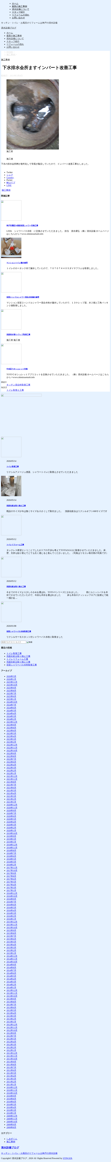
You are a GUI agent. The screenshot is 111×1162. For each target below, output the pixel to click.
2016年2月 (11, 916)
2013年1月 (11, 1022)
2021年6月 (11, 788)
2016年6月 (11, 905)
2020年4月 (11, 822)
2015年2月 (11, 950)
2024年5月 (11, 710)
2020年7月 (11, 813)
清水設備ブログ (8, 28)
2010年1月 (11, 1113)
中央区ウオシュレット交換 (17, 369)
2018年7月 (11, 853)
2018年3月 (11, 862)
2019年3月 (11, 839)
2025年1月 (11, 699)
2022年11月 (11, 748)
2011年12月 (11, 1053)
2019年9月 (11, 836)
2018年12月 (11, 845)
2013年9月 (11, 999)
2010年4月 (11, 1107)
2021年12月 (11, 776)
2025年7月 (11, 693)
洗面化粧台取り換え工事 (16, 506)
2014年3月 (11, 982)
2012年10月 (11, 1030)
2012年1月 (11, 1050)
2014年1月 (11, 987)
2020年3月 (11, 825)
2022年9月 (11, 753)
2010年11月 (11, 1090)
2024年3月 (11, 716)
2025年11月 (11, 682)
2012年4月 (11, 1042)
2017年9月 (11, 873)
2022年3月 (11, 768)
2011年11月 (11, 1056)
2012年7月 (11, 1036)
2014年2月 (11, 985)
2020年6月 (11, 816)
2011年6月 (11, 1070)
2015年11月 (11, 925)
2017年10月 (11, 870)
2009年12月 (11, 1116)
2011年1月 (11, 1084)
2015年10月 (11, 927)
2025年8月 (11, 690)
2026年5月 (11, 676)
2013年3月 (11, 1016)
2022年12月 (11, 745)
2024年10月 (11, 702)
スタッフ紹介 (18, 12)
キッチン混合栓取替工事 (18, 385)
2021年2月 (11, 799)
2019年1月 (11, 842)
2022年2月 (11, 770)
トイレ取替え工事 (15, 390)
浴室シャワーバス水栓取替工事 (18, 631)
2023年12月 (11, 722)
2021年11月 (11, 779)
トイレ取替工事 (12, 466)
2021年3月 (11, 796)
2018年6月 (11, 856)
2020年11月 (11, 808)
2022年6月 (11, 762)
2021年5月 (11, 790)
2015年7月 (11, 936)
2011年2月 (11, 1082)
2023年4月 (11, 736)
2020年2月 (11, 828)
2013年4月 (11, 1013)
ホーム (15, 3)
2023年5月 (11, 733)
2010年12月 (11, 1087)
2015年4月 (11, 945)
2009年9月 (11, 1124)
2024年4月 (11, 713)
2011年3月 (11, 1079)
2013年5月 (11, 1010)
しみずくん (11, 1139)
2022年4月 (11, 765)
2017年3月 (11, 887)
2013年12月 (11, 990)
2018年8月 (11, 850)
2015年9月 (11, 930)
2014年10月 (11, 962)
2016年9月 (11, 899)
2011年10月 (11, 1059)
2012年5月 (11, 1039)
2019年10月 (11, 833)
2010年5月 (11, 1104)
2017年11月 (11, 867)
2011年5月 (11, 1073)
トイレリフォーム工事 (15, 545)
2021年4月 (11, 793)
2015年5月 (11, 942)
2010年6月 (11, 1102)
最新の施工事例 (19, 6)
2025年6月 (11, 696)
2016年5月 (11, 907)
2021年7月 (11, 785)
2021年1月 (11, 802)
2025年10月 (11, 685)
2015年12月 (11, 922)
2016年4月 (11, 910)
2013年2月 (11, 1019)
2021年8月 (11, 782)
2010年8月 (11, 1099)
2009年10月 (11, 1122)
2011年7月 (11, 1067)
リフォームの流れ (20, 15)
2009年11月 (11, 1119)
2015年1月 (11, 953)
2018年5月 (11, 859)
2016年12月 (11, 893)
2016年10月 (11, 896)
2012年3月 (11, 1044)
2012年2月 (11, 1047)
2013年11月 (11, 993)
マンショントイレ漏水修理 (17, 263)
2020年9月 (11, 810)
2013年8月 (11, 1002)
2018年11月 (11, 847)
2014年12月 (11, 956)
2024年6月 (11, 708)
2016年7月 (11, 902)
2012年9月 (11, 1033)
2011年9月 (11, 1062)
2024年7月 (11, 705)
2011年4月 (11, 1076)
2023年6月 (11, 730)
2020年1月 (11, 830)
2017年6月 (11, 879)
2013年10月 (11, 996)
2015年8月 (11, 933)
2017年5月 (11, 882)
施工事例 (6, 190)
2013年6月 (11, 1007)
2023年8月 (11, 728)
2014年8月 (11, 967)
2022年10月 (11, 750)
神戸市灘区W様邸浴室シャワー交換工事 (22, 225)
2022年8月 (11, 756)
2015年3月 (11, 947)
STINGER (67, 1158)
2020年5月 (11, 819)
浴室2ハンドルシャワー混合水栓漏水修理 (22, 297)
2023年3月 (11, 739)
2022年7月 (11, 759)
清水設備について (20, 9)
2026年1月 (11, 679)
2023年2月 (11, 742)
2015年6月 (11, 939)
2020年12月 (11, 805)
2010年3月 (11, 1110)
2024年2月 (11, 719)
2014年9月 (11, 965)
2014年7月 (11, 970)
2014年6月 (11, 973)
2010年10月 (11, 1093)
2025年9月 (11, 688)
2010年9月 (11, 1096)
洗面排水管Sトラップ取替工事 (18, 334)
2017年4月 (11, 885)
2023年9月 (11, 725)
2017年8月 (11, 876)
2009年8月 (11, 1127)
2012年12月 (11, 1024)
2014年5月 (11, 976)
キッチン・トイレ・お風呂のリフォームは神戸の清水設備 (29, 1153)
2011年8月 (11, 1064)
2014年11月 (11, 959)
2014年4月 (11, 979)
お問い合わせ (18, 18)
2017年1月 (11, 890)
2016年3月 (11, 913)
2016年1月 (11, 919)
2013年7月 (11, 1004)
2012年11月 (11, 1027)
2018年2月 (11, 865)
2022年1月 (11, 773)
